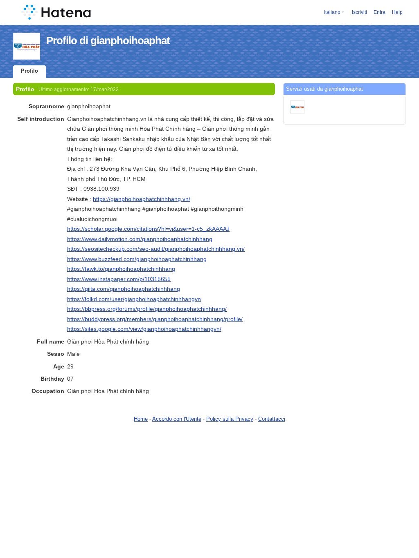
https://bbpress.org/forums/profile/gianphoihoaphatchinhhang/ (147, 309)
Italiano (332, 12)
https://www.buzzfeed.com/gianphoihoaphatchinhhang (137, 259)
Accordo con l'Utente (176, 419)
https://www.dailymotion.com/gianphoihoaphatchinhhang (139, 239)
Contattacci (271, 419)
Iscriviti (359, 12)
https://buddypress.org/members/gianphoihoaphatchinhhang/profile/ (155, 319)
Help (397, 12)
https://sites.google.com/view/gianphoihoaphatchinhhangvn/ (144, 329)
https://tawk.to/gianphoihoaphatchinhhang (121, 269)
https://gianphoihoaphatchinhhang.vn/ (141, 199)
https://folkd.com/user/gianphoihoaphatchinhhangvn (134, 299)
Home (141, 419)
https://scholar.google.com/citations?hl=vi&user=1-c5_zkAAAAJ (148, 228)
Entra (379, 12)
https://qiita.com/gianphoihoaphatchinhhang (123, 289)
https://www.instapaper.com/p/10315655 (119, 279)
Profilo (29, 71)
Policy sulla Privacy (229, 419)
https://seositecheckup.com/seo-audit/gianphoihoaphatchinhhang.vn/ (156, 249)
